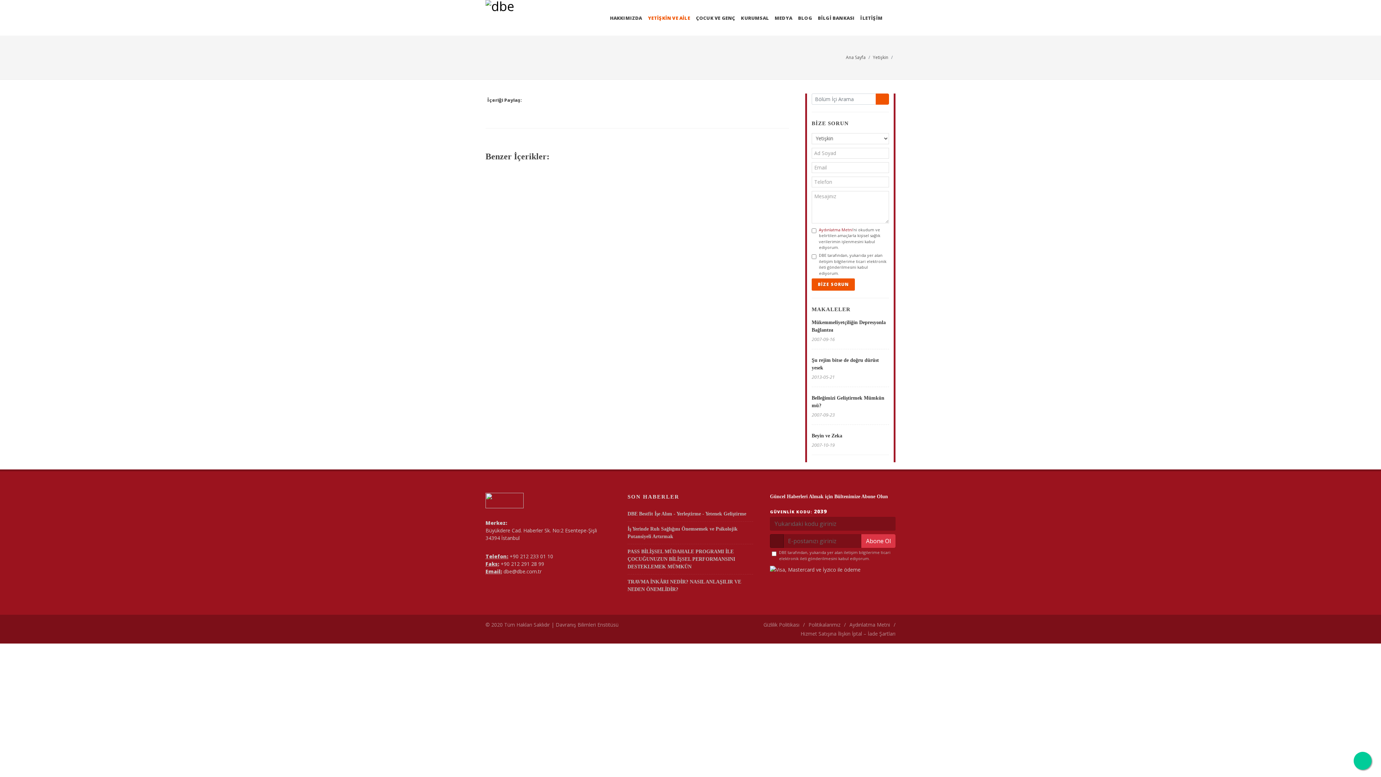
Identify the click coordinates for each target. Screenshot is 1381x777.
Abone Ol (878, 541)
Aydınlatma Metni (836, 229)
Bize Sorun (833, 284)
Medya (783, 18)
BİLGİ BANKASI (836, 18)
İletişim (871, 18)
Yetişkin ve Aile (669, 18)
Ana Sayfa (856, 57)
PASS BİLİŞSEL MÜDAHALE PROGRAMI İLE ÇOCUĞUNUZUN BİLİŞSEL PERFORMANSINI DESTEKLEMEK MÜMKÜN (681, 559)
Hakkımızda (626, 18)
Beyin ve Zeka (827, 436)
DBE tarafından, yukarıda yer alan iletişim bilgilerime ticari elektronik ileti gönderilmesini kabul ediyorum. (853, 264)
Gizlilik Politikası (781, 624)
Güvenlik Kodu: (798, 511)
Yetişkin (880, 57)
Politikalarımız (824, 624)
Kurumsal (755, 18)
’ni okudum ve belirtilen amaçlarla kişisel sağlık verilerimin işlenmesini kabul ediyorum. (849, 238)
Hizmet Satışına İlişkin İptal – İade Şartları (848, 633)
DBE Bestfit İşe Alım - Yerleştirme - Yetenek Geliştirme (687, 514)
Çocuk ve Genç (715, 18)
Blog (805, 18)
